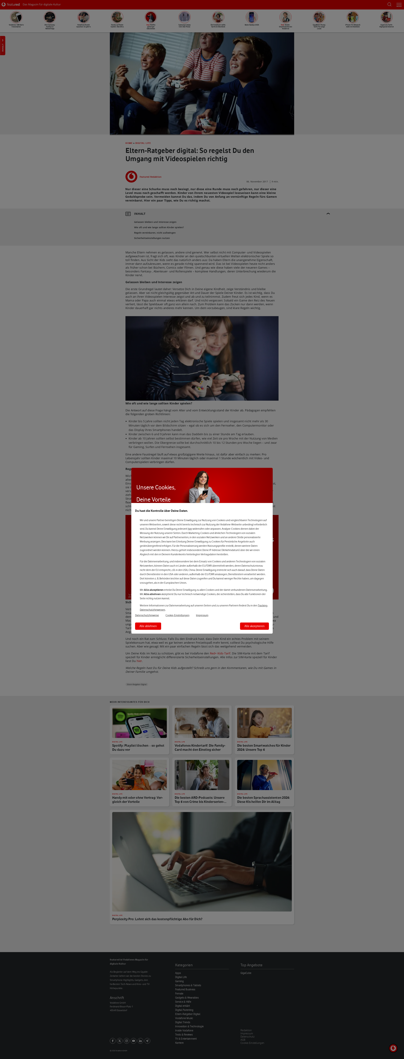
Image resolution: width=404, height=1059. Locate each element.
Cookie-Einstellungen (177, 615)
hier (190, 528)
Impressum (202, 615)
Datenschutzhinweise (147, 615)
